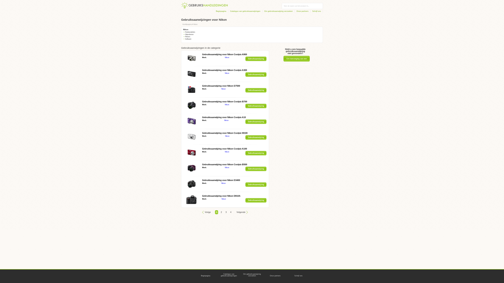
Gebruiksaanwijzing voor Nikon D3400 (221, 180)
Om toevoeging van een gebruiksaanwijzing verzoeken (297, 60)
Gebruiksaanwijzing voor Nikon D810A (221, 196)
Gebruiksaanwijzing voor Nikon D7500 (221, 86)
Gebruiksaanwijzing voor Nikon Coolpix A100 (224, 149)
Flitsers (187, 37)
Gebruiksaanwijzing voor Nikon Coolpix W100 (225, 133)
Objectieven (189, 34)
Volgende (241, 212)
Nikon (227, 57)
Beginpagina (221, 11)
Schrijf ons (316, 11)
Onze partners (302, 11)
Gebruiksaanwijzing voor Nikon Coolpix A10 (224, 117)
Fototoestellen (190, 32)
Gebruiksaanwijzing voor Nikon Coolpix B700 (224, 101)
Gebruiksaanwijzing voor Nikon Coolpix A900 (224, 54)
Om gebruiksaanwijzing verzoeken (278, 11)
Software (188, 39)
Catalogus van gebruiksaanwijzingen (245, 11)
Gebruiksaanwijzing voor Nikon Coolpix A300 (224, 70)
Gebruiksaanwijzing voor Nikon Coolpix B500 (224, 164)
